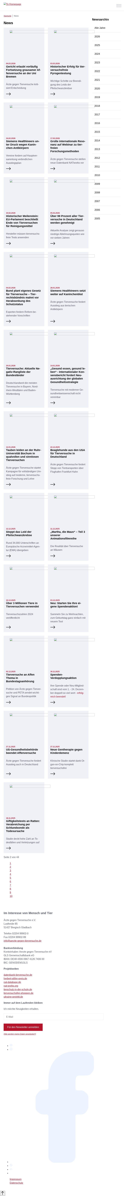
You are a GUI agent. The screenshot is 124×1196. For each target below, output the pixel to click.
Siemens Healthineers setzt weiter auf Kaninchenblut (68, 292)
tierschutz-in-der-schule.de (18, 989)
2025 (97, 45)
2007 (97, 201)
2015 (97, 132)
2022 (97, 71)
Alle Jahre (100, 28)
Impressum (15, 1179)
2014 (97, 140)
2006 (97, 210)
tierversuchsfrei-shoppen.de (18, 993)
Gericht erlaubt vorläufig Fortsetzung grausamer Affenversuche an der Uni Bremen (23, 71)
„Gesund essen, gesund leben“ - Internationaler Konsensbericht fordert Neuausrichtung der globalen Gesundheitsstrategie (67, 375)
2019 (97, 97)
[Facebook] (65, 1162)
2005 (97, 218)
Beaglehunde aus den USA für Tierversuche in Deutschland (67, 453)
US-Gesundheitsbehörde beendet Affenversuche (22, 751)
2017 (97, 114)
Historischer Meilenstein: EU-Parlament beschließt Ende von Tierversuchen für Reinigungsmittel (22, 221)
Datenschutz (16, 1183)
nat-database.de (12, 982)
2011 (97, 166)
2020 (97, 88)
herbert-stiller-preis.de (15, 978)
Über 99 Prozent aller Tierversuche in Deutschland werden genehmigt (67, 219)
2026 (97, 36)
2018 (97, 106)
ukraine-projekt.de (13, 996)
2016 (97, 123)
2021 (97, 80)
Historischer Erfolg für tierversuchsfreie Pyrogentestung (67, 70)
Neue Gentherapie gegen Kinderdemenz (66, 751)
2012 (97, 158)
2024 (97, 54)
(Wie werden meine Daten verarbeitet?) (20, 1034)
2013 (97, 149)
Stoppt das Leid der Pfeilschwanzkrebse (19, 533)
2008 (97, 192)
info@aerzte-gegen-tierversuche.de (22, 940)
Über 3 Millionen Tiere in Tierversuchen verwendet (22, 604)
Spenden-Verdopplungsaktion (63, 676)
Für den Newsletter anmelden (23, 1027)
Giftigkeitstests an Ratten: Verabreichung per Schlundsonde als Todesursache (23, 826)
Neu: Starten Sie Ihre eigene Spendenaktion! (65, 604)
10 (11, 896)
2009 (97, 184)
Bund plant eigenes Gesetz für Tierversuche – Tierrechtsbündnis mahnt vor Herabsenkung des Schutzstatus (23, 297)
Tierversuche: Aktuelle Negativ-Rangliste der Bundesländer (23, 372)
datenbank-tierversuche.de (18, 975)
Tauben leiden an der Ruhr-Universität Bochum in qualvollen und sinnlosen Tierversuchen (23, 455)
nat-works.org (11, 986)
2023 (97, 62)
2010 (97, 175)
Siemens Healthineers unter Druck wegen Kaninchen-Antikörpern (22, 144)
